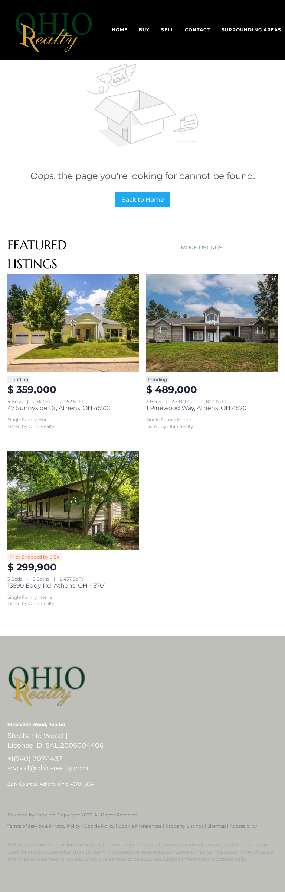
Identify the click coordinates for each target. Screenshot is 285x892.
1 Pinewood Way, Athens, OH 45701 (197, 408)
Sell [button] (167, 29)
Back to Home (142, 199)
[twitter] (59, 872)
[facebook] (16, 872)
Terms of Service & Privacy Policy (44, 826)
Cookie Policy (99, 826)
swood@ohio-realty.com (47, 768)
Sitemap (216, 826)
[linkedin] (38, 872)
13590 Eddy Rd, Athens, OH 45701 (56, 585)
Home (120, 29)
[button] (53, 29)
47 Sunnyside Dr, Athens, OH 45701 (59, 408)
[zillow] (81, 872)
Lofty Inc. (46, 815)
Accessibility (243, 826)
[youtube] (124, 872)
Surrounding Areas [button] (252, 29)
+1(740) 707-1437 (34, 759)
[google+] (145, 872)
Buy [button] (144, 29)
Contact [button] (197, 29)
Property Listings (185, 826)
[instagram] (102, 872)
